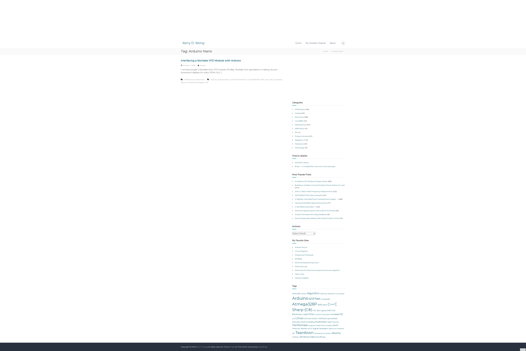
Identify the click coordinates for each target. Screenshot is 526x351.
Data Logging (321, 310)
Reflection (296, 329)
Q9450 (335, 325)
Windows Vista (307, 337)
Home (298, 43)
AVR (320, 305)
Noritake (278, 80)
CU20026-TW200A (238, 80)
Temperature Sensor (322, 333)
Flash (233, 347)
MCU (272, 80)
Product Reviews (302, 136)
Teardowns (299, 144)
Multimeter (321, 322)
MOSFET (315, 319)
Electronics (200, 80)
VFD (206, 82)
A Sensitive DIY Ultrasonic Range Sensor (311, 181)
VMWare (295, 337)
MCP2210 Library (302, 163)
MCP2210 (307, 319)
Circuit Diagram (301, 251)
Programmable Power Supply (320, 325)
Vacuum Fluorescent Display (192, 82)
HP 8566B (335, 314)
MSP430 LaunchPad (328, 318)
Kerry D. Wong (193, 43)
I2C (341, 314)
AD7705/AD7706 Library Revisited (309, 195)
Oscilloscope (300, 325)
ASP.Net (314, 298)
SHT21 (310, 329)
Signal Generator (320, 328)
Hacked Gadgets (301, 278)
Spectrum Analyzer (336, 329)
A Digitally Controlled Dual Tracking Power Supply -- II (317, 199)
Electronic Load (299, 314)
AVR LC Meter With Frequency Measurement (313, 191)
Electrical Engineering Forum (307, 263)
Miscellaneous (300, 125)
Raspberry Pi (300, 140)
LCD (293, 319)
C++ (331, 304)
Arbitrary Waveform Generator (332, 294)
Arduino (213, 80)
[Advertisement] (263, 19)
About (333, 43)
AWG (324, 305)
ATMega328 (325, 299)
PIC (296, 132)
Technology (299, 148)
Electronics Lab (301, 266)
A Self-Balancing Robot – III (306, 207)
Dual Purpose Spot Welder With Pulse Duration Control (317, 218)
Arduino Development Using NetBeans (311, 214)
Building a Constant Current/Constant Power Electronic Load (320, 185)
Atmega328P (304, 304)
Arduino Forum (301, 247)
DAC (314, 310)
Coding (298, 113)
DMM (329, 310)
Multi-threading (308, 322)
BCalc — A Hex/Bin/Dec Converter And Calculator (315, 166)
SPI (293, 333)
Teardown (304, 332)
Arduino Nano (223, 80)
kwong (202, 65)
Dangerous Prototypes (304, 255)
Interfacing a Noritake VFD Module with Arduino (211, 60)
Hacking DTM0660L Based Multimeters (311, 203)
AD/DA (303, 294)
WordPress (320, 337)
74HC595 (296, 293)
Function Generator (322, 314)
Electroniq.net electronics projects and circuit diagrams (317, 270)
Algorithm (313, 293)
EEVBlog (298, 259)
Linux (299, 318)
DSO (333, 310)
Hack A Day (299, 274)
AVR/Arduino (189, 80)
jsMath (523, 349)
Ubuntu (336, 333)
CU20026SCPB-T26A (255, 80)
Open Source (333, 322)
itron (267, 80)
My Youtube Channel (316, 43)
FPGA (311, 314)
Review (304, 328)
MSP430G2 (299, 128)
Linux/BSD (299, 121)
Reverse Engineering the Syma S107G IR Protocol (315, 211)
